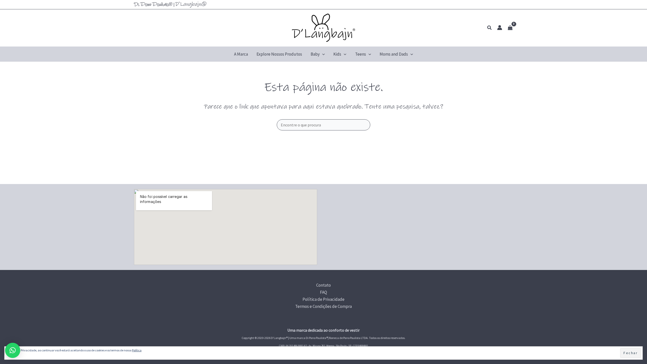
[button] (489, 28)
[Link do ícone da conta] (499, 27)
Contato (323, 285)
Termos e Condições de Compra (323, 306)
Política (137, 350)
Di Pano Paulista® (153, 5)
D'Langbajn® (191, 4)
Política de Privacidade (323, 299)
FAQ (323, 292)
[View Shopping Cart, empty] (510, 28)
